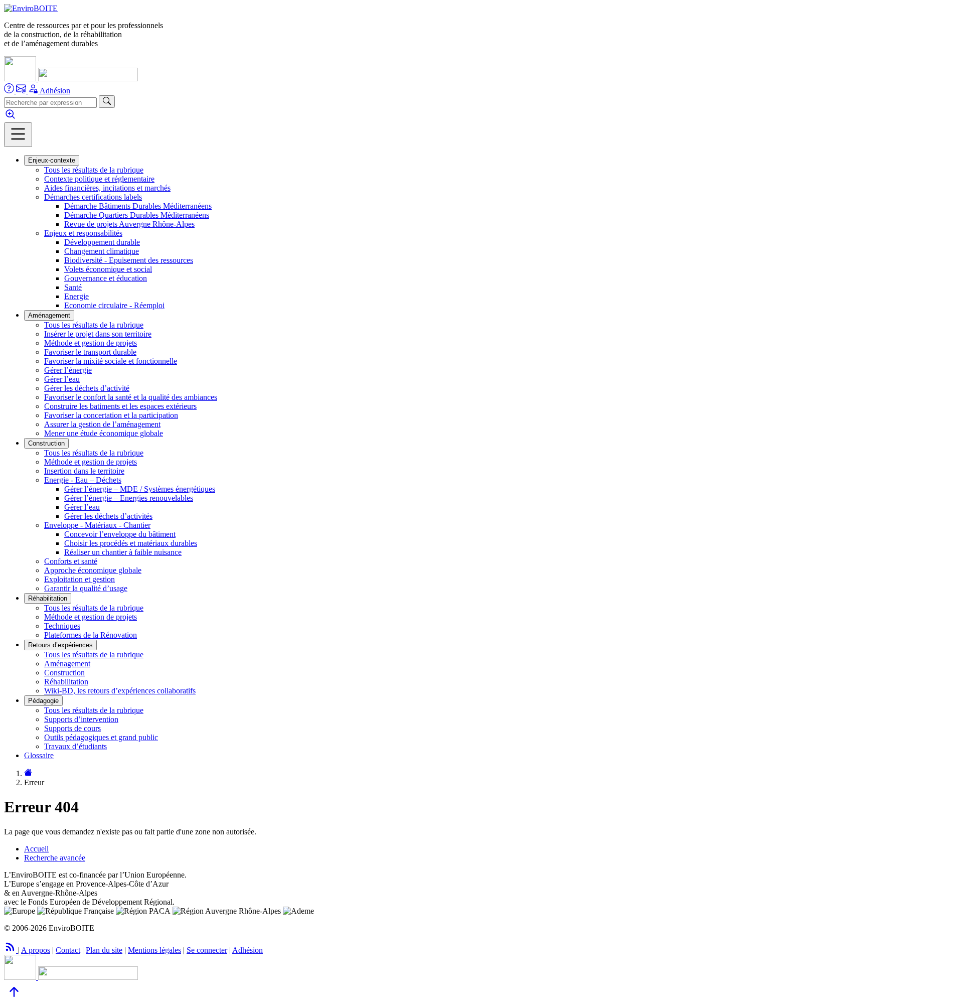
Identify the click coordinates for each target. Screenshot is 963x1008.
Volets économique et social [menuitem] (108, 269)
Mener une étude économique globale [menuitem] (103, 433)
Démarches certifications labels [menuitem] (93, 197)
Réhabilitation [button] (47, 598)
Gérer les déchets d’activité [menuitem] (86, 388)
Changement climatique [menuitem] (101, 251)
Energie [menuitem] (76, 296)
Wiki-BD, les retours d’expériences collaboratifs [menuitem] (120, 690)
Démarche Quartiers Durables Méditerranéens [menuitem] (136, 215)
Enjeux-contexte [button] (51, 160)
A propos (35, 950)
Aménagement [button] (49, 315)
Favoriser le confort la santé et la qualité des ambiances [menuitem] (130, 397)
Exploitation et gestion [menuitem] (79, 579)
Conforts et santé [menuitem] (70, 561)
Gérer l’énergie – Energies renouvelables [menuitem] (128, 498)
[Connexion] (34, 90)
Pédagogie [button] (43, 700)
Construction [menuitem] (64, 672)
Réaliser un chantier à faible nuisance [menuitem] (123, 552)
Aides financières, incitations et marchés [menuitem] (107, 188)
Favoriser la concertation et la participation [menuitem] (111, 415)
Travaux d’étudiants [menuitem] (75, 746)
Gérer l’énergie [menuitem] (68, 370)
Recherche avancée (54, 857)
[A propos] (10, 90)
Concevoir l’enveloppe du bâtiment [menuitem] (120, 534)
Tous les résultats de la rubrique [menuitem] (93, 170)
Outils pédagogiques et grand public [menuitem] (101, 737)
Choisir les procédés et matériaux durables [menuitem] (130, 543)
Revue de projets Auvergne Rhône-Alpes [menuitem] (129, 224)
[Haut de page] (14, 999)
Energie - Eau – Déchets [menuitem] (82, 480)
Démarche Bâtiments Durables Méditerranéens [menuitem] (138, 206)
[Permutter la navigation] (18, 134)
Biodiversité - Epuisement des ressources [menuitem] (128, 260)
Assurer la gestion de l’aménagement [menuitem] (102, 424)
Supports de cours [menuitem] (72, 728)
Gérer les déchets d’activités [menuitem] (108, 516)
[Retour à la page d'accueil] (28, 773)
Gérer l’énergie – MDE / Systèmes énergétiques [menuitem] (139, 489)
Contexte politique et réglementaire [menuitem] (99, 179)
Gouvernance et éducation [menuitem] (105, 278)
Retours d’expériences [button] (60, 645)
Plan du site (104, 950)
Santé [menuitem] (73, 287)
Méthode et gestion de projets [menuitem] (90, 343)
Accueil (36, 848)
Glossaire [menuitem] (39, 755)
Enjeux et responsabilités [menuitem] (83, 233)
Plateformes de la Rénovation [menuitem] (90, 635)
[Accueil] (31, 8)
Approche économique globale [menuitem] (92, 570)
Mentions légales (154, 950)
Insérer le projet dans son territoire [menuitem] (97, 334)
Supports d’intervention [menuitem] (81, 719)
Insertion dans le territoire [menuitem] (84, 471)
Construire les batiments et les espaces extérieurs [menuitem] (120, 406)
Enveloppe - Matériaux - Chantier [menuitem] (97, 525)
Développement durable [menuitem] (102, 242)
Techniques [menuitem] (62, 626)
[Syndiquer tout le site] (11, 950)
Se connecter (207, 950)
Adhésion (55, 90)
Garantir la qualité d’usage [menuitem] (85, 588)
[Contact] (22, 90)
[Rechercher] (107, 101)
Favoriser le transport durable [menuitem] (90, 352)
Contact (68, 950)
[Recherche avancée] (10, 117)
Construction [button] (46, 443)
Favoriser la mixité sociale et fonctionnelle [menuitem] (110, 361)
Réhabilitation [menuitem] (66, 681)
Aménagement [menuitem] (67, 663)
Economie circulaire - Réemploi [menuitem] (114, 305)
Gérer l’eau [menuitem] (62, 379)
